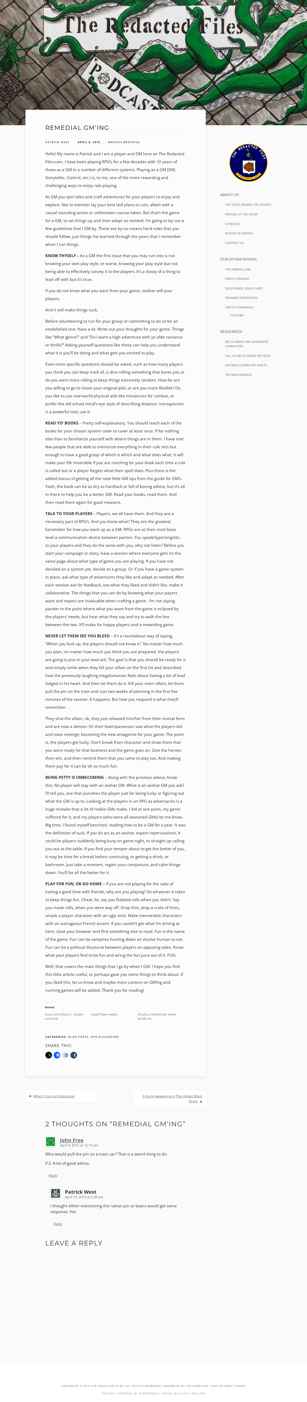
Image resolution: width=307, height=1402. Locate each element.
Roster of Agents (239, 233)
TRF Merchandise (238, 375)
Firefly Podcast (237, 279)
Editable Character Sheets (246, 365)
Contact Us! (234, 243)
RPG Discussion (105, 1037)
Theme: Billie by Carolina (183, 1393)
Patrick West (57, 142)
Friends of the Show (241, 214)
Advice (116, 142)
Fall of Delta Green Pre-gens (248, 356)
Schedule (232, 224)
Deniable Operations (241, 298)
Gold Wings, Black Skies (244, 288)
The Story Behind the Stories (248, 205)
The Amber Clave (238, 269)
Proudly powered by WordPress (130, 1393)
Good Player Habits (104, 1014)
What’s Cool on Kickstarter (54, 1096)
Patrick (133, 142)
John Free (72, 1140)
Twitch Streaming (239, 307)
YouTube (237, 315)
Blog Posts (78, 1037)
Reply (53, 1175)
